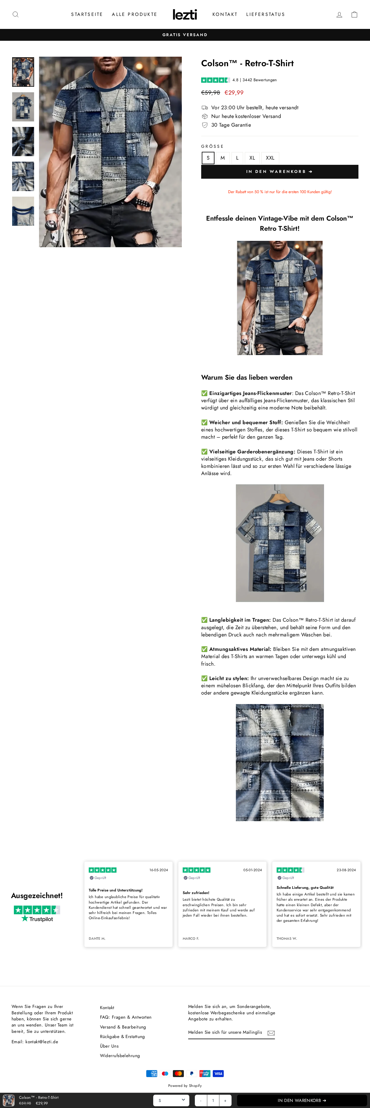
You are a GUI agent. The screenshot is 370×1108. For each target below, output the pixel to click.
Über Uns (109, 1046)
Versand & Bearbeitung (123, 1027)
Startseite (87, 14)
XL (252, 158)
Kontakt (225, 14)
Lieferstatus (265, 14)
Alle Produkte (135, 14)
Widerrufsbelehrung (120, 1055)
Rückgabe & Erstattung (122, 1036)
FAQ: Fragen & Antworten (126, 1017)
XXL (270, 158)
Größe (212, 146)
